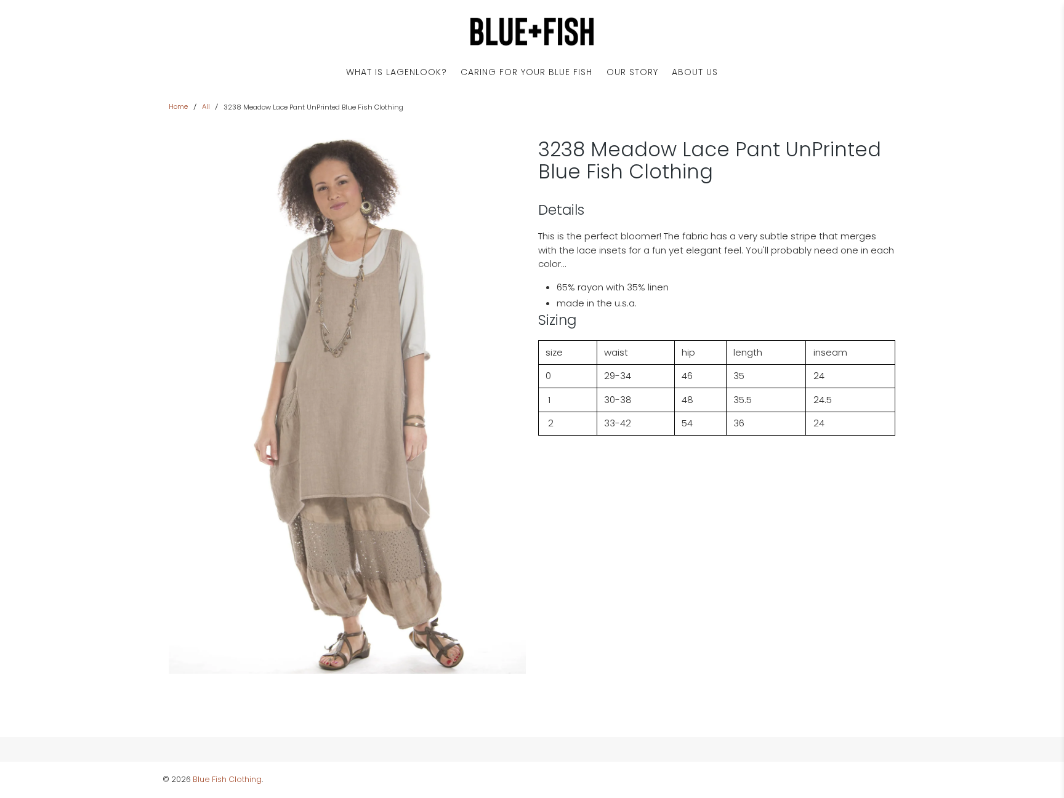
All (206, 106)
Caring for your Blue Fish (526, 72)
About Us (695, 72)
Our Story (632, 72)
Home (178, 106)
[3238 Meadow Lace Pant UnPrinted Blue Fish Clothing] (347, 406)
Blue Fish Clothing (227, 779)
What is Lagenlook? (396, 72)
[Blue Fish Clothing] (532, 31)
